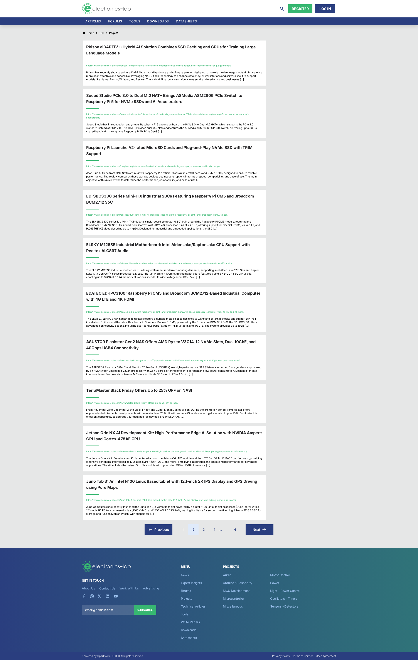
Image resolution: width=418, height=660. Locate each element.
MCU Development (236, 590)
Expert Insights (191, 583)
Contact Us (107, 588)
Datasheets (186, 21)
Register (300, 9)
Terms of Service (303, 656)
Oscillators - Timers (283, 598)
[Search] (282, 8)
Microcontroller (233, 598)
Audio (227, 575)
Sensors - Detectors (284, 606)
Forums (115, 21)
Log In (325, 9)
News (185, 575)
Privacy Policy (281, 656)
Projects (186, 598)
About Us (88, 588)
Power (274, 583)
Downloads (188, 630)
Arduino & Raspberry (237, 583)
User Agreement (326, 656)
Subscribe (145, 610)
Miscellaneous (233, 606)
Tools (134, 21)
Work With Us (129, 588)
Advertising (151, 588)
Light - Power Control (285, 590)
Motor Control (280, 575)
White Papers (190, 622)
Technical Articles (193, 606)
